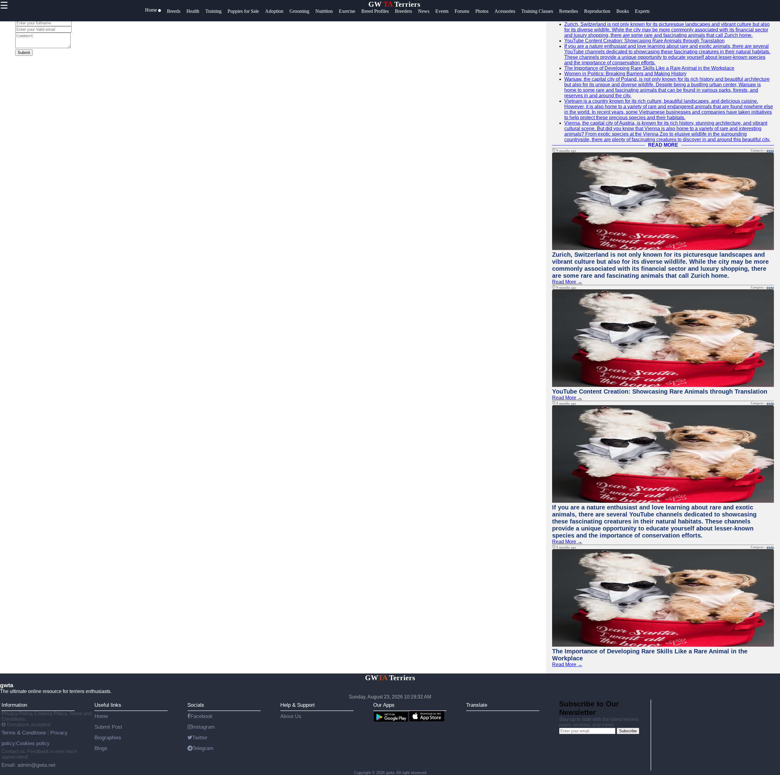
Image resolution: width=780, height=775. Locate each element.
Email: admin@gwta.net (28, 765)
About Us (290, 716)
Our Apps (384, 705)
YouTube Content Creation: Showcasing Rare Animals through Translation (644, 40)
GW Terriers (394, 4)
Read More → (567, 281)
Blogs (100, 748)
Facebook (201, 716)
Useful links (107, 705)
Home (101, 716)
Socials (195, 705)
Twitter (199, 737)
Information (14, 705)
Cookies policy (33, 743)
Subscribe (628, 731)
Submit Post (108, 727)
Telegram (203, 748)
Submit (24, 52)
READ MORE (663, 145)
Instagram (203, 727)
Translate (476, 705)
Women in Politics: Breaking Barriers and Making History (625, 73)
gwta (770, 150)
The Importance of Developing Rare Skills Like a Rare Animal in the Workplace (649, 68)
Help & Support (297, 705)
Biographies (107, 737)
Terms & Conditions (25, 733)
